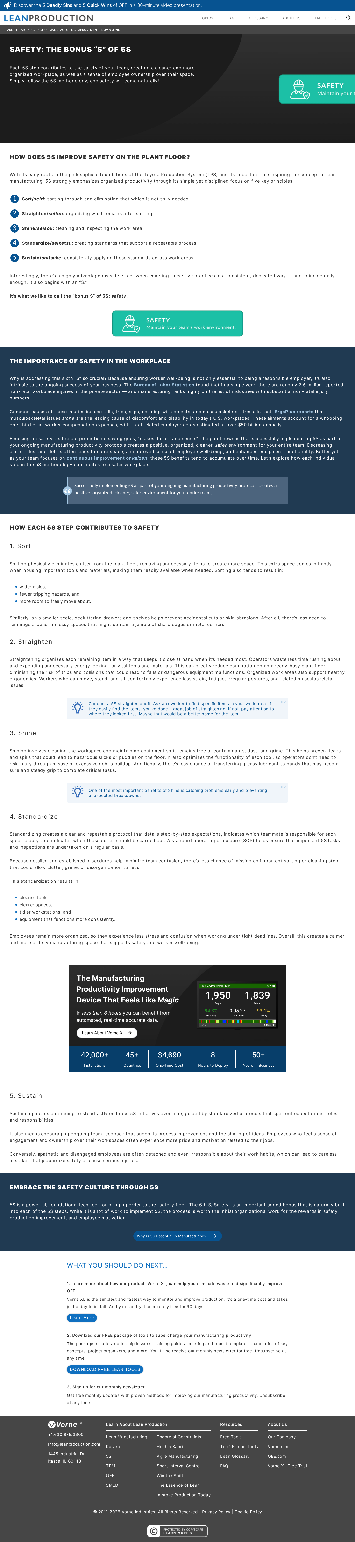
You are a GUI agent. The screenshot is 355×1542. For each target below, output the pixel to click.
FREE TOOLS (326, 18)
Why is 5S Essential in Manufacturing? (171, 1236)
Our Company (282, 1437)
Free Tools (231, 1437)
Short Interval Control (179, 1466)
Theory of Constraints (179, 1437)
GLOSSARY (258, 18)
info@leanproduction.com (72, 1444)
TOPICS (206, 18)
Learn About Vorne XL (103, 1032)
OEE (110, 1475)
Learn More (82, 1317)
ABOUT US (291, 18)
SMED (112, 1485)
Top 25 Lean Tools (239, 1446)
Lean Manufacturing (126, 1437)
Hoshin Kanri (170, 1446)
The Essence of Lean (178, 1485)
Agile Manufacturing (177, 1456)
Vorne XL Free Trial (287, 1466)
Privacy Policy (216, 1511)
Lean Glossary (235, 1456)
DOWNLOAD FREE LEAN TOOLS (105, 1369)
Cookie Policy (248, 1511)
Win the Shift (170, 1475)
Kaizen (113, 1446)
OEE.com (277, 1456)
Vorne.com (279, 1446)
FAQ (231, 18)
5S (108, 1456)
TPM (110, 1466)
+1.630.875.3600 (66, 1434)
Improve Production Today (184, 1494)
